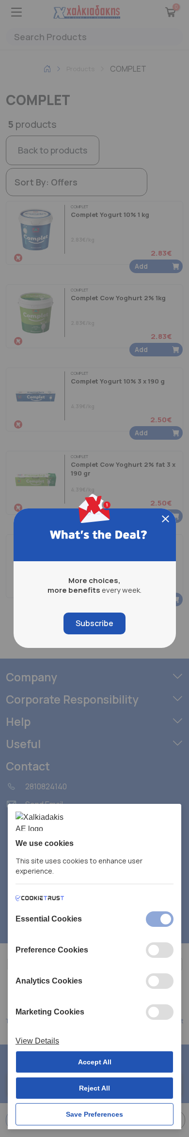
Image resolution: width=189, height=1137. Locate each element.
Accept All (94, 1062)
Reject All (94, 1088)
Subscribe (94, 623)
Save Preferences (94, 1114)
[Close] (165, 518)
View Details (37, 1041)
